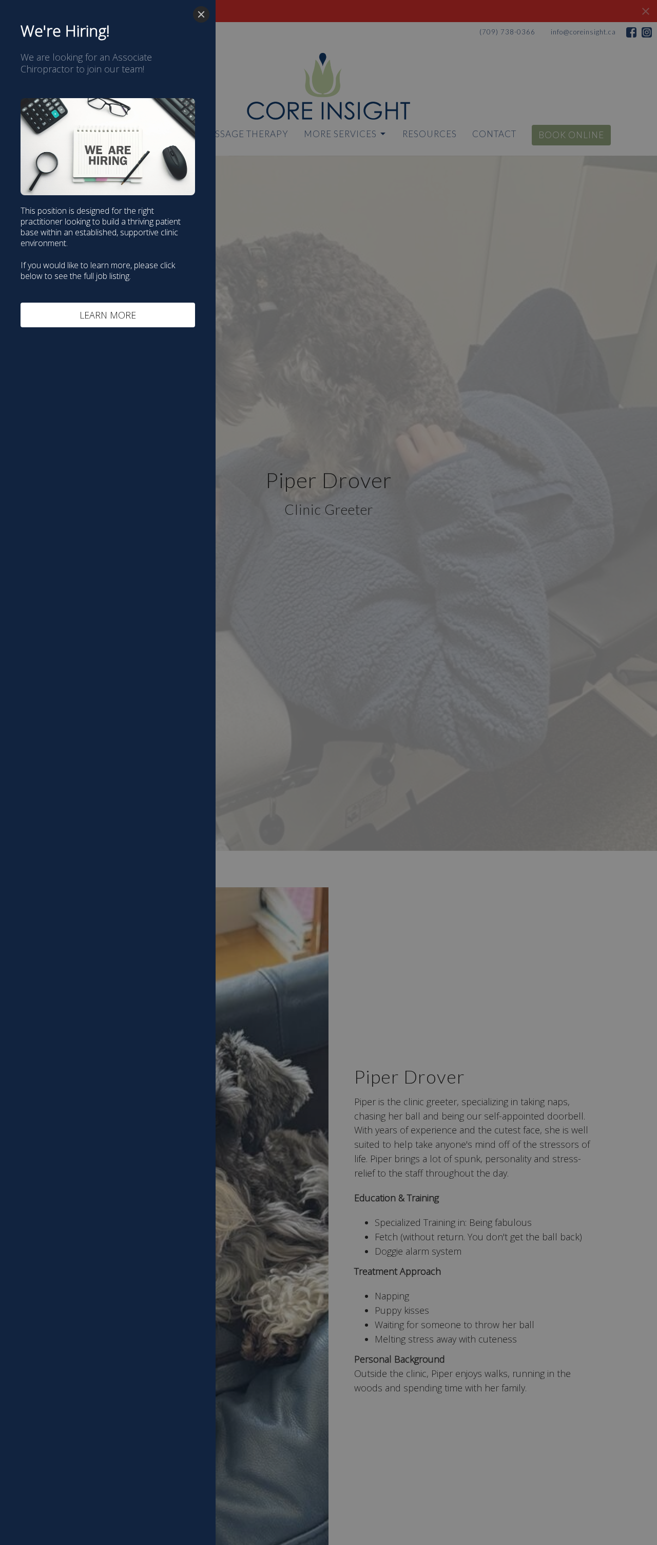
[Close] (201, 14)
